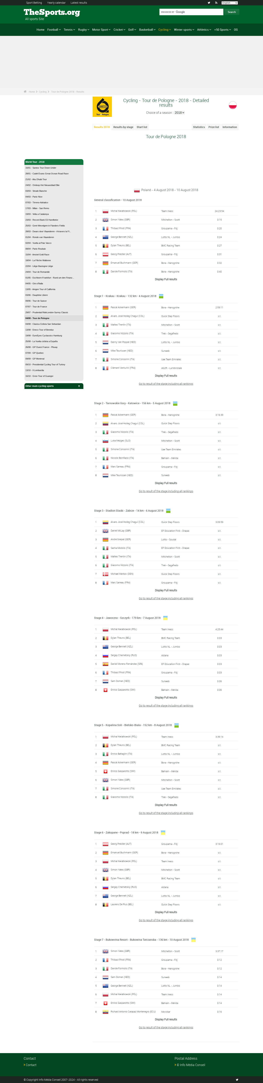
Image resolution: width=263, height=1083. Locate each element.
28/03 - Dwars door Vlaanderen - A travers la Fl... (48, 231)
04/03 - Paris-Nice (33, 197)
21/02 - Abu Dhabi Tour (36, 179)
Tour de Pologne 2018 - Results (67, 91)
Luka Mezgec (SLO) (121, 440)
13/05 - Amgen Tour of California (40, 289)
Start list (142, 127)
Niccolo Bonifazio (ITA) (122, 457)
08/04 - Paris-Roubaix (35, 249)
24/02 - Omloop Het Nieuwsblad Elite (42, 185)
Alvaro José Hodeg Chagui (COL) (127, 315)
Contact (31, 1065)
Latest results (79, 2)
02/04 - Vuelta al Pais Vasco (38, 243)
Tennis (68, 29)
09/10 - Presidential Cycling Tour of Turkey (45, 364)
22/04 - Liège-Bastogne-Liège (39, 266)
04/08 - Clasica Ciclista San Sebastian (43, 324)
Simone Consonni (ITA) (123, 359)
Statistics (199, 127)
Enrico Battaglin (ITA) (121, 753)
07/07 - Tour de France (36, 306)
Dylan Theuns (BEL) (121, 245)
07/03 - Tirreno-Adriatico (36, 202)
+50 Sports (221, 29)
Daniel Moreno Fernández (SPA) (127, 663)
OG (236, 29)
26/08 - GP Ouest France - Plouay (41, 347)
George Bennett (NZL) (122, 236)
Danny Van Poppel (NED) (123, 341)
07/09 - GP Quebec (34, 353)
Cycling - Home (33, 154)
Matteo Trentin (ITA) (121, 324)
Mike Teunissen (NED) (122, 350)
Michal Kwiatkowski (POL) (124, 210)
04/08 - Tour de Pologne (37, 318)
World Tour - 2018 (34, 162)
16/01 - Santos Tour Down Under (40, 168)
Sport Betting (34, 2)
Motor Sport (100, 29)
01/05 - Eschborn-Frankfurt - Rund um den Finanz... (49, 278)
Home (40, 29)
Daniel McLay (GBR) (121, 530)
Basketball (146, 29)
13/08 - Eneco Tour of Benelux (39, 330)
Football (52, 29)
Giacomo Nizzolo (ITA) (122, 333)
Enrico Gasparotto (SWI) (123, 689)
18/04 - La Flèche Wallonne (38, 260)
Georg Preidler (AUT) (121, 254)
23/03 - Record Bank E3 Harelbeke (41, 220)
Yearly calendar (56, 2)
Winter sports (183, 29)
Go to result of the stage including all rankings (166, 383)
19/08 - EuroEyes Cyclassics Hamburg (43, 335)
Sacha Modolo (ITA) (121, 547)
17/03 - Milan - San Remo (37, 208)
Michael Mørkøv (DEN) (122, 573)
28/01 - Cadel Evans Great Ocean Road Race (47, 173)
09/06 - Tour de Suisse (36, 301)
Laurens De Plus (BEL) (122, 904)
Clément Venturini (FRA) (123, 367)
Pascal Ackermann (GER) (123, 307)
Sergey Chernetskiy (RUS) (124, 655)
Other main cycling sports (39, 386)
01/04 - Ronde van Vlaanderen (39, 237)
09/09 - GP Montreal (34, 359)
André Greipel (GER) (121, 539)
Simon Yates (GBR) (120, 219)
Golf (131, 29)
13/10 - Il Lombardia (34, 370)
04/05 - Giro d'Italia (34, 283)
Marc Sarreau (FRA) (120, 466)
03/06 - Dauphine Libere (36, 295)
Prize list (214, 127)
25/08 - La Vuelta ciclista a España (41, 341)
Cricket (118, 29)
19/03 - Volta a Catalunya (37, 214)
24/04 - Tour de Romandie (37, 272)
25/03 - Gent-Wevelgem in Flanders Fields (45, 225)
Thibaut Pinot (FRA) (121, 228)
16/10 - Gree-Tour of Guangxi (39, 376)
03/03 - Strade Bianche (36, 191)
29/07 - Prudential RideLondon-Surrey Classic (46, 312)
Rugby (82, 29)
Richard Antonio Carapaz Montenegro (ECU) (133, 1011)
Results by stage (123, 127)
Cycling (163, 29)
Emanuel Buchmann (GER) (124, 262)
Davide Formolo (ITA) (121, 271)
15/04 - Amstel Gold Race (37, 254)
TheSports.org (38, 12)
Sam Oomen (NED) (120, 680)
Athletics (203, 29)
